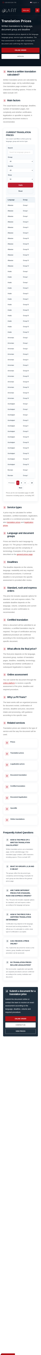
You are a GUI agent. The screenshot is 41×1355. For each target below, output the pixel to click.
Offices (20, 56)
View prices (20, 1031)
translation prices (13, 522)
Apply (21, 185)
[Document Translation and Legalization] (8, 10)
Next (20, 488)
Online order (26, 10)
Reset (20, 191)
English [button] (35, 2)
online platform (9, 683)
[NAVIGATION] (37, 10)
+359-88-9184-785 (10, 2)
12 (32, 483)
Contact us (20, 1025)
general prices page (25, 554)
